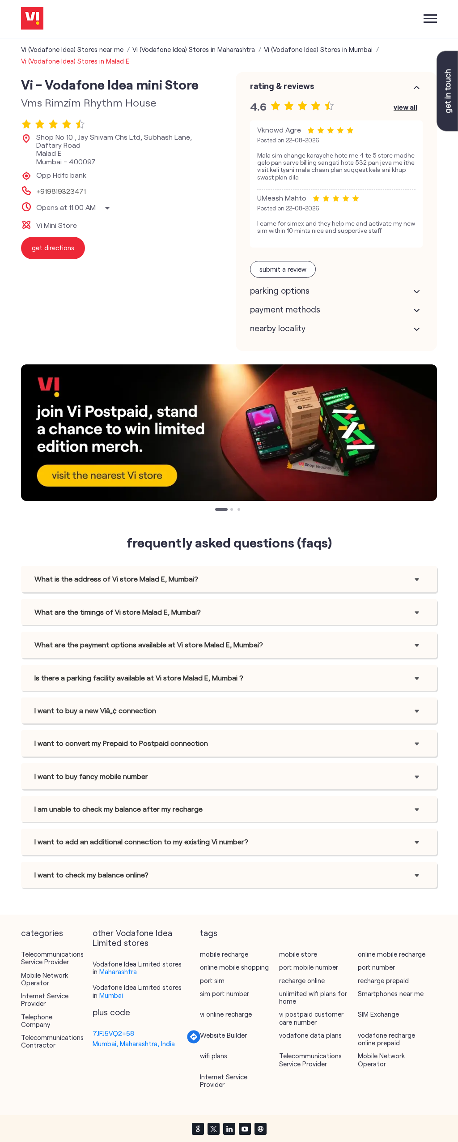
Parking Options (280, 290)
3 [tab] (239, 510)
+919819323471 (61, 191)
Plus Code (111, 1012)
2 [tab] (232, 510)
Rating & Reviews (282, 86)
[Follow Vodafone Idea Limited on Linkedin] (229, 1128)
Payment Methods (285, 309)
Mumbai (111, 995)
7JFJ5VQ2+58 (113, 1033)
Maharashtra (118, 971)
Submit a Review (282, 269)
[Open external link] (447, 128)
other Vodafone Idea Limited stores (132, 938)
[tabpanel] (229, 432)
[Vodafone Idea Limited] (32, 19)
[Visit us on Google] (197, 1128)
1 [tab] (217, 510)
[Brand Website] (260, 1128)
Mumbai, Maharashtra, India (134, 1043)
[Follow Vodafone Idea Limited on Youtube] (244, 1128)
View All (405, 107)
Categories (42, 933)
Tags (208, 933)
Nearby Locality (277, 328)
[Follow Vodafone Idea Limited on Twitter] (213, 1128)
